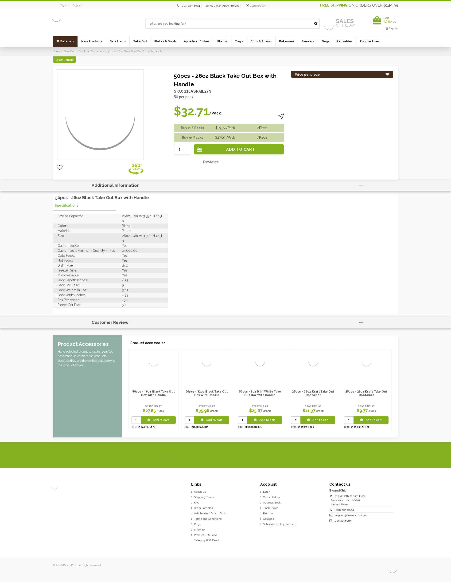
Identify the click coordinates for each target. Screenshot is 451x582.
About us (200, 491)
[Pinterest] (385, 455)
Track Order (270, 508)
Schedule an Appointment (222, 5)
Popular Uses (370, 41)
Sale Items (118, 41)
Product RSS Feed (205, 535)
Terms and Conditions (208, 518)
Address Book (272, 502)
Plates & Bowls (165, 41)
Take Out (140, 41)
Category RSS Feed (206, 540)
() (257, 5)
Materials (66, 41)
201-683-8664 (191, 5)
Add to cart (161, 420)
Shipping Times (204, 497)
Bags (325, 41)
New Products (91, 41)
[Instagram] (377, 455)
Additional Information (116, 185)
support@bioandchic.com (351, 515)
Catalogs (268, 518)
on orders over (359, 5)
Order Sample (64, 60)
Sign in (64, 5)
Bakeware (286, 41)
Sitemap (199, 529)
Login (266, 491)
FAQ (196, 502)
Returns (268, 513)
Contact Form (343, 520)
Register (78, 5)
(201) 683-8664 (344, 509)
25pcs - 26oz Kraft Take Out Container (313, 393)
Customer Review (110, 322)
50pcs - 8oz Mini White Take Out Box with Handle (260, 393)
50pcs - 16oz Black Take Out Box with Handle (153, 393)
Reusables (345, 41)
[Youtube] (393, 455)
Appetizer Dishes (197, 41)
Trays (239, 41)
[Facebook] (361, 455)
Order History (271, 497)
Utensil (222, 41)
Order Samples (203, 508)
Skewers (308, 41)
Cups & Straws (261, 41)
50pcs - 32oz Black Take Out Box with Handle (207, 393)
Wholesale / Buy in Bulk (210, 513)
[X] (369, 455)
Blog (197, 524)
